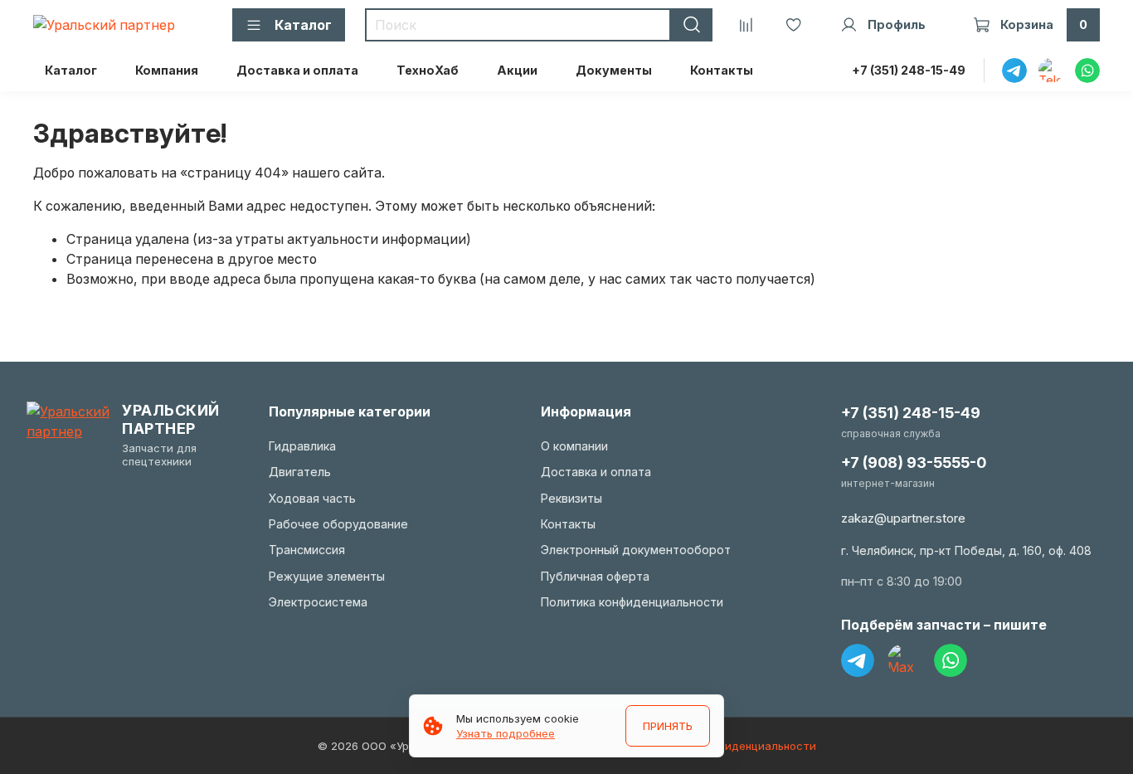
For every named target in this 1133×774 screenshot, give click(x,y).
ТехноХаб (427, 70)
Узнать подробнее (505, 733)
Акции (517, 70)
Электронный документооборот (636, 550)
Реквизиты (571, 498)
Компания (166, 70)
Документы (614, 70)
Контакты (721, 70)
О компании (574, 446)
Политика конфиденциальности (632, 602)
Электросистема (318, 602)
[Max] (904, 660)
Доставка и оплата (297, 70)
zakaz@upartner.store (903, 518)
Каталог (71, 70)
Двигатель (300, 472)
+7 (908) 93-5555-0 (913, 462)
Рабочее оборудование (338, 524)
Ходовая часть (312, 498)
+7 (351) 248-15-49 (908, 70)
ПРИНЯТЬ (668, 726)
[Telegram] (857, 660)
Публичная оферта (595, 576)
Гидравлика (302, 446)
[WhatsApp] (950, 660)
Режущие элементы (327, 576)
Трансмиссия (307, 550)
